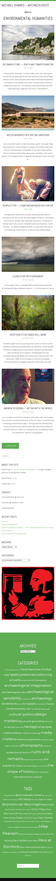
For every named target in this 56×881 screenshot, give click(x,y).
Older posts (10, 446)
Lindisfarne (17, 827)
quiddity (10, 752)
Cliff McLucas (21, 813)
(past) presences (23, 674)
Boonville (48, 804)
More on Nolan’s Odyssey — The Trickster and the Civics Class (27, 527)
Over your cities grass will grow (28, 334)
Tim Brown (44, 852)
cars (19, 704)
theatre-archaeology (26, 766)
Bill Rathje (25, 799)
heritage (30, 727)
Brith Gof (15, 809)
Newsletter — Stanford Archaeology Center (28, 205)
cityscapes (41, 704)
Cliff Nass (32, 814)
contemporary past (40, 709)
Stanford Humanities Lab (11, 852)
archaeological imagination (27, 685)
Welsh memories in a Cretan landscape (28, 135)
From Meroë (7, 531)
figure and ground (29, 721)
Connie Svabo (44, 813)
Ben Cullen (45, 795)
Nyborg (8, 840)
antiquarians (26, 680)
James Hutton (30, 821)
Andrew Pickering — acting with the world (28, 408)
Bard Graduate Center (28, 795)
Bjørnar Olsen (45, 799)
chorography (29, 703)
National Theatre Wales (29, 834)
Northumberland (47, 834)
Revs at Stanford (22, 752)
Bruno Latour (25, 809)
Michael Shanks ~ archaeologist (25, 5)
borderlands (9, 703)
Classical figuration (9, 524)
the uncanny (42, 772)
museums (44, 740)
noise (51, 740)
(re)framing (44, 674)
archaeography (39, 680)
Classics (50, 703)
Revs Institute (26, 847)
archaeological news (14, 692)
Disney (35, 818)
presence (47, 746)
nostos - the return (12, 746)
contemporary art (18, 708)
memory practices (28, 739)
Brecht (7, 810)
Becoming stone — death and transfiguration (28, 64)
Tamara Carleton (29, 852)
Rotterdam (40, 847)
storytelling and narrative (33, 760)
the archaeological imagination (23, 469)
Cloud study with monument (28, 276)
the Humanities (41, 766)
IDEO (23, 821)
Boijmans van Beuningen (22, 804)
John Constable (42, 821)
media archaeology (31, 733)
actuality (15, 680)
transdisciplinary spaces (28, 776)
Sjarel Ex (50, 847)
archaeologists (26, 699)
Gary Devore (45, 817)
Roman (5, 521)
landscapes (45, 726)
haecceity (19, 727)
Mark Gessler (34, 827)
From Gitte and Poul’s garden (14, 534)
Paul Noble (19, 840)
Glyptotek (8, 821)
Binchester (35, 799)
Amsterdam (9, 795)
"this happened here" (12, 670)
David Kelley (9, 818)
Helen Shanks (16, 821)
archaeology (42, 698)
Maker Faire (26, 827)
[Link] (14, 478)
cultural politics (22, 714)
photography (31, 745)
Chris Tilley (38, 809)
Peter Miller (32, 841)
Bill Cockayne (14, 799)
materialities (12, 732)
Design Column (24, 818)
